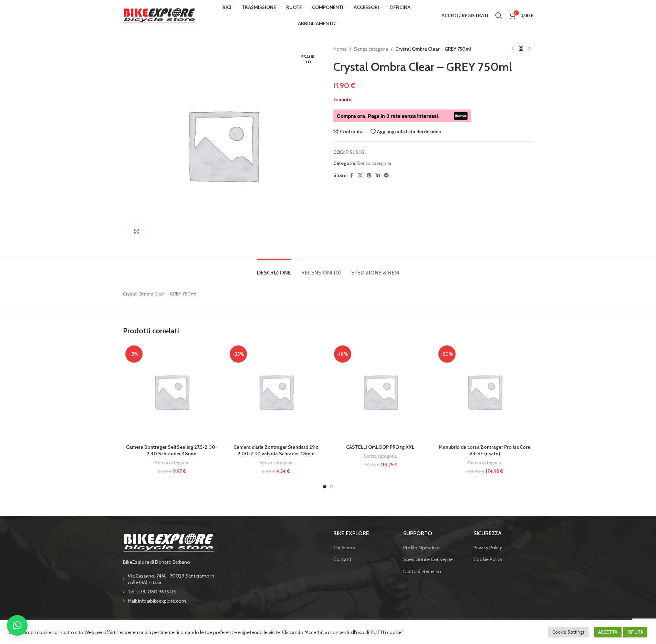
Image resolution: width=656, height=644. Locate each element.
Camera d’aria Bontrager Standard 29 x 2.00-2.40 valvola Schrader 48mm (275, 450)
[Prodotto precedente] (513, 49)
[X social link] (360, 175)
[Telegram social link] (386, 175)
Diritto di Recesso (422, 571)
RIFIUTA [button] (635, 632)
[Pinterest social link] (369, 175)
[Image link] (168, 542)
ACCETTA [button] (607, 632)
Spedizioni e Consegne (428, 559)
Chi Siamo (344, 547)
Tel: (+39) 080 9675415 (152, 592)
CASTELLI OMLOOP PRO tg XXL (380, 447)
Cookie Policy (487, 559)
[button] (17, 625)
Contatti (342, 559)
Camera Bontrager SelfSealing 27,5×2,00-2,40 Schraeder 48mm (171, 450)
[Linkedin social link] (378, 175)
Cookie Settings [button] (568, 632)
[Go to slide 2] (331, 486)
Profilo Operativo (421, 547)
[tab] (274, 269)
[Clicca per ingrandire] (136, 231)
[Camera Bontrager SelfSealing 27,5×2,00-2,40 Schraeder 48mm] (171, 391)
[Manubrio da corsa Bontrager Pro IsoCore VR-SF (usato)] (484, 391)
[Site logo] (159, 15)
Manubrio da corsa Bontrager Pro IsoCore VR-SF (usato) (484, 450)
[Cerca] (499, 15)
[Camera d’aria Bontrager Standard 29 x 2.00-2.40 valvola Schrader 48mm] (276, 391)
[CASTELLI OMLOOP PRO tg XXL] (380, 391)
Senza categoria (371, 49)
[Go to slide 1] (324, 486)
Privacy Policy (487, 547)
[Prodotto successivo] (529, 49)
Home (340, 49)
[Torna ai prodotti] (521, 49)
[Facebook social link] (351, 175)
